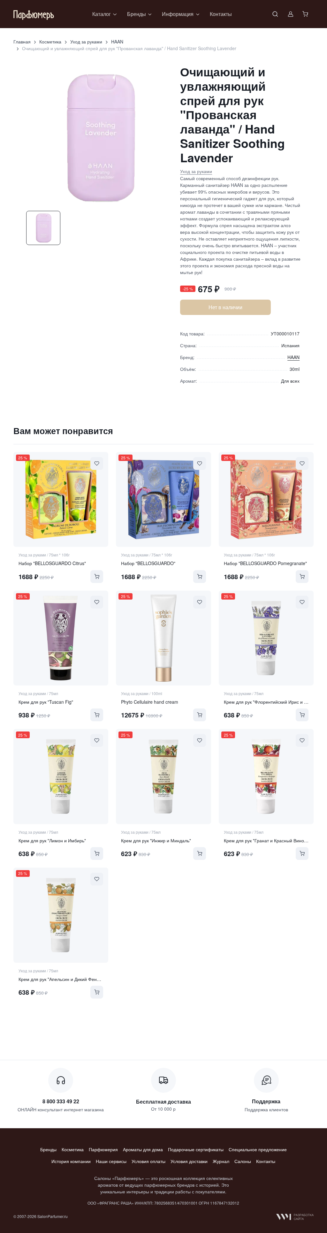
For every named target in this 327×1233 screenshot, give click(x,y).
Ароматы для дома (143, 1149)
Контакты (221, 14)
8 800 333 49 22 (60, 1101)
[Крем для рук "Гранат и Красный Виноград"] (266, 776)
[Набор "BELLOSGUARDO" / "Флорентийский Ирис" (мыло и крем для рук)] (163, 499)
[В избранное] (96, 463)
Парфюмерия (103, 1149)
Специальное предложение (258, 1149)
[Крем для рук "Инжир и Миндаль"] (163, 776)
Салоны (242, 1161)
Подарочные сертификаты (196, 1149)
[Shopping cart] (306, 14)
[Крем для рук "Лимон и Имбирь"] (61, 776)
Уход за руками (86, 41)
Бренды (48, 1149)
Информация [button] (178, 14)
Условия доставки (189, 1161)
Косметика (50, 41)
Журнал (221, 1161)
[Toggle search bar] (275, 14)
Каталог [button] (101, 14)
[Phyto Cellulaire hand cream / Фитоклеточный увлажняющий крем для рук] (163, 638)
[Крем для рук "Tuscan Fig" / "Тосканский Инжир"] (61, 638)
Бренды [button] (136, 14)
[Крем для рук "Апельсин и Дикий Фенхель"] (61, 915)
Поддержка (266, 1101)
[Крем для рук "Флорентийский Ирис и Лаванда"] (266, 638)
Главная (22, 41)
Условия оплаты (148, 1161)
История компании (71, 1161)
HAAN (117, 41)
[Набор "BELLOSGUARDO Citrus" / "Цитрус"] (61, 499)
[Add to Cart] (96, 576)
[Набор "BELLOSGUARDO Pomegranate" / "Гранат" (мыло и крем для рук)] (266, 499)
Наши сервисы (111, 1161)
